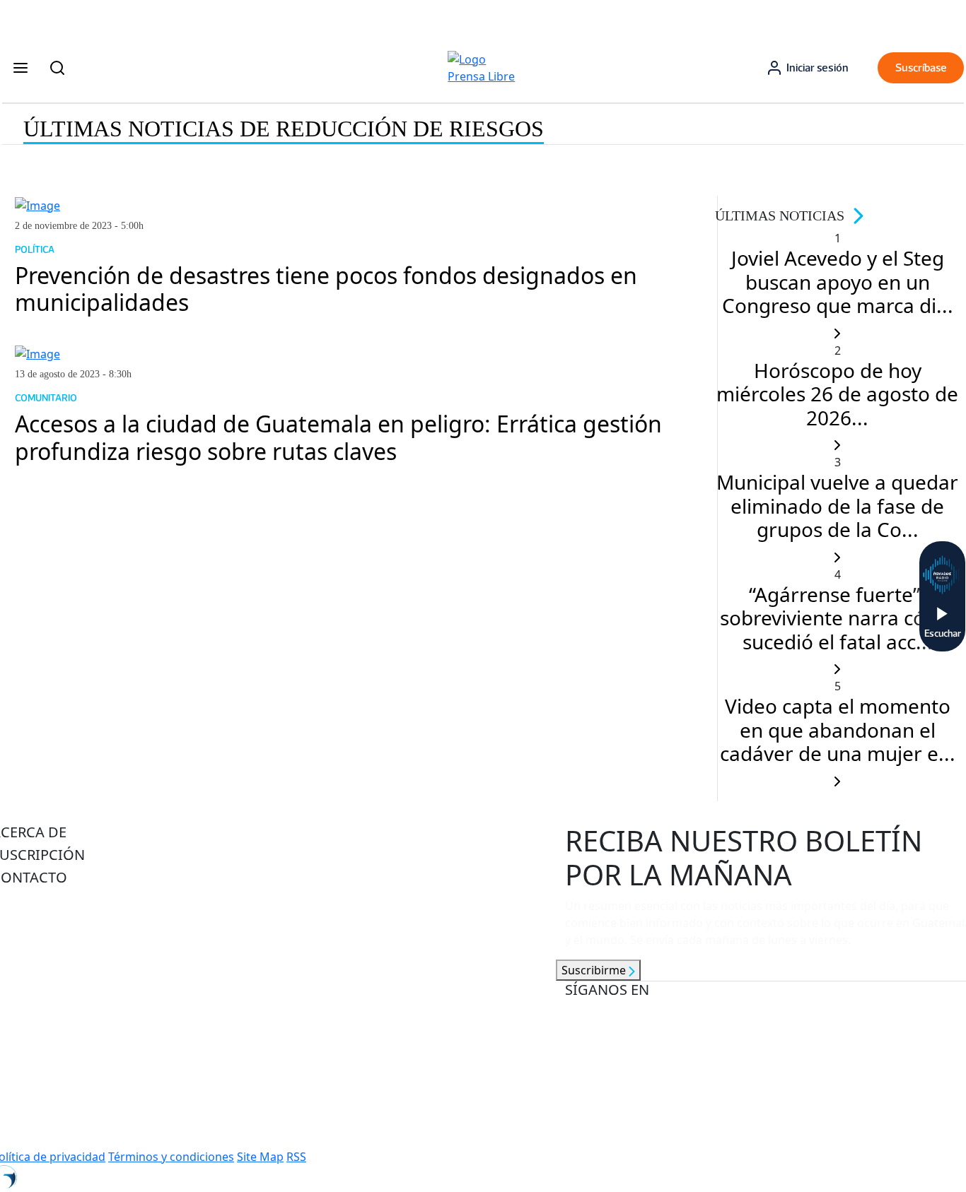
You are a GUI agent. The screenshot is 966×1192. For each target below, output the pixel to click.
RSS (296, 1156)
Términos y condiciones (171, 1156)
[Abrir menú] (20, 68)
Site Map (260, 1156)
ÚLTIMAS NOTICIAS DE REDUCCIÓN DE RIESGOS (283, 128)
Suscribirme (595, 970)
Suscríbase (921, 67)
